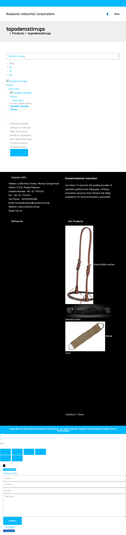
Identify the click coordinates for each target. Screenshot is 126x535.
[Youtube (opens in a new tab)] (73, 3)
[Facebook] (9, 231)
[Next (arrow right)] (17, 458)
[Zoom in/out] (5, 452)
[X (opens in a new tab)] (53, 3)
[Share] (28, 452)
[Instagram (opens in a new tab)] (63, 3)
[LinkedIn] (9, 239)
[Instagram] (9, 235)
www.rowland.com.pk (28, 207)
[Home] (7, 33)
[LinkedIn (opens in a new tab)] (67, 3)
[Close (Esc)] (40, 452)
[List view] (9, 51)
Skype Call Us (15, 210)
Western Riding (25, 103)
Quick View (14, 89)
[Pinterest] (9, 243)
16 (10, 67)
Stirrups (13, 103)
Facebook (10, 530)
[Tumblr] (9, 247)
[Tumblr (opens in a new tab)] (70, 3)
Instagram (10, 527)
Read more (19, 153)
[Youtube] (9, 250)
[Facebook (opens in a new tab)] (56, 3)
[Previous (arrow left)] (5, 458)
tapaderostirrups (39, 33)
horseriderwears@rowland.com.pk (32, 203)
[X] (9, 227)
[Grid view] (7, 51)
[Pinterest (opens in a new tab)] (60, 3)
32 (10, 71)
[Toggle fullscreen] (17, 452)
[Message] (64, 505)
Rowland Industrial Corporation (30, 14)
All (10, 75)
